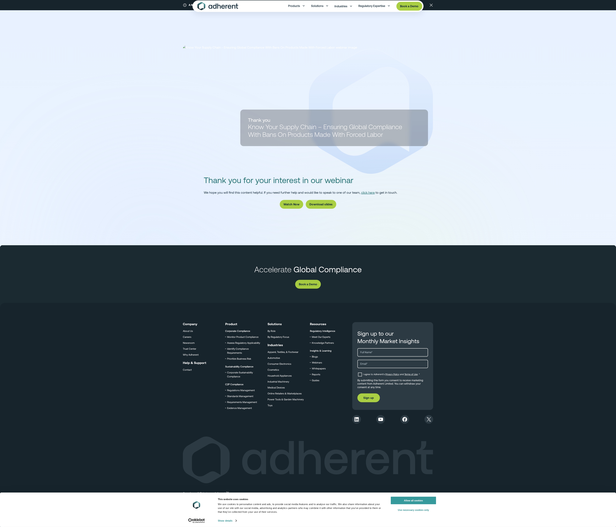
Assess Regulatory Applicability (243, 343)
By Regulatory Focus (278, 337)
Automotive (274, 358)
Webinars (317, 362)
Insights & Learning (320, 350)
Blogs (315, 356)
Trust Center (189, 348)
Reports (316, 374)
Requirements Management (242, 402)
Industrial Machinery (278, 381)
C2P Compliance (234, 384)
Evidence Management (239, 408)
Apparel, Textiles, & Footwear (283, 352)
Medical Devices (276, 387)
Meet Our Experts (321, 337)
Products (294, 9)
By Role (271, 331)
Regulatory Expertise (371, 9)
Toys (270, 405)
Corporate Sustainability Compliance (240, 374)
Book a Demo (409, 9)
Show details (225, 520)
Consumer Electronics (279, 363)
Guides (315, 380)
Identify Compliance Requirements (238, 350)
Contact (187, 369)
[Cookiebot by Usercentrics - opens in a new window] (197, 520)
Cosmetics (273, 369)
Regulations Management (241, 390)
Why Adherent (191, 354)
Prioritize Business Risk (239, 358)
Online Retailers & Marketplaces (285, 393)
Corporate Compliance (237, 331)
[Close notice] (431, 5)
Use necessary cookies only (413, 509)
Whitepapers (319, 368)
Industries (340, 9)
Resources (318, 324)
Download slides (321, 204)
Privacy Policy (392, 374)
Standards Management (240, 396)
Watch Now (291, 204)
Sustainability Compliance (239, 366)
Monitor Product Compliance (242, 337)
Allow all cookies (413, 500)
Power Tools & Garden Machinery (286, 399)
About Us (188, 331)
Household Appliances (280, 375)
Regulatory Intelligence (322, 331)
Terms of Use (411, 374)
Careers (187, 337)
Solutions (317, 9)
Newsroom (189, 343)
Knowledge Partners (323, 343)
